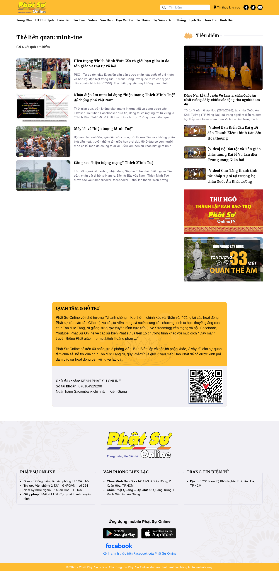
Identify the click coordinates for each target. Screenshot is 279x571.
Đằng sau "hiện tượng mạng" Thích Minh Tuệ (113, 163)
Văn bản (106, 20)
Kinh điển (227, 20)
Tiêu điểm (207, 35)
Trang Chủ (24, 20)
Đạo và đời (124, 20)
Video (92, 20)
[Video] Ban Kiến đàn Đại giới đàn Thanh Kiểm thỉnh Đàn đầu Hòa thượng (234, 132)
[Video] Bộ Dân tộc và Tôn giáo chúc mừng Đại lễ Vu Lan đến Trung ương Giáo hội (234, 154)
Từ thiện (143, 20)
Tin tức (79, 20)
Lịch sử (195, 20)
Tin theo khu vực (228, 7)
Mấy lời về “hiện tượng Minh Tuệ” (103, 129)
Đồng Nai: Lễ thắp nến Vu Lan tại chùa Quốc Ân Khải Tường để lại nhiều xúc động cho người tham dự (222, 100)
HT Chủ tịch (44, 20)
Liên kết (63, 20)
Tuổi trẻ (210, 20)
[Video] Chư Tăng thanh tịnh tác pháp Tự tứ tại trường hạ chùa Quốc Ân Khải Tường (232, 176)
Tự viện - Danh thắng (169, 20)
